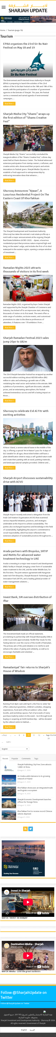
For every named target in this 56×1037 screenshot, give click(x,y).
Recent (5, 758)
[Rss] (25, 829)
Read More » (9, 104)
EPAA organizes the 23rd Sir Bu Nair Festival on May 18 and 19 (25, 45)
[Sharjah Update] (28, 7)
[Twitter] (30, 829)
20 (49, 738)
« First (4, 735)
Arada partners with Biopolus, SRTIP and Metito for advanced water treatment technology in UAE (25, 554)
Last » (8, 742)
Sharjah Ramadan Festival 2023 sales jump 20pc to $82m (26, 339)
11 (34, 735)
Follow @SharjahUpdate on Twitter (15, 1003)
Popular (15, 758)
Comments (26, 758)
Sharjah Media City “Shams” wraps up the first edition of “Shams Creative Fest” (26, 117)
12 (39, 735)
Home (2, 30)
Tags (36, 758)
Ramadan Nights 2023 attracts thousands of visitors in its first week (26, 269)
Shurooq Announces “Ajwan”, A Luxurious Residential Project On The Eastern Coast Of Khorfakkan (26, 194)
